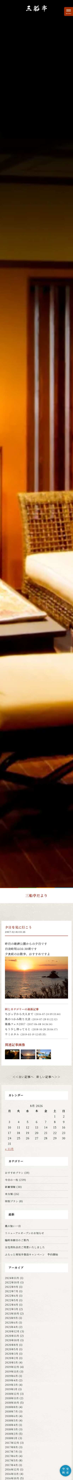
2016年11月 (12, 1474)
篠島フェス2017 (29, 1024)
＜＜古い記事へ (23, 1077)
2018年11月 (12, 1398)
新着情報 (10, 1187)
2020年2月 (11, 1358)
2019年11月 (12, 1371)
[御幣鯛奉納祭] (28, 1056)
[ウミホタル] (12, 1056)
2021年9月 (11, 1318)
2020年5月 (11, 1349)
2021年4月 (11, 1327)
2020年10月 (12, 1340)
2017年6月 (11, 1456)
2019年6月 (11, 1376)
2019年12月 (12, 1367)
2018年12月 (12, 1393)
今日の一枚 (11, 1180)
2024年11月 (12, 1278)
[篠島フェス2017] (43, 1056)
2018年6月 (11, 1416)
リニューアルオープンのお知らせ (24, 1233)
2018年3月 (11, 1429)
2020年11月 (12, 1335)
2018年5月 (11, 1420)
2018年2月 (11, 1433)
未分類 (9, 1194)
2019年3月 (11, 1384)
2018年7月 (11, 1411)
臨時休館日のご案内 (17, 1240)
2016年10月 (12, 1478)
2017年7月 (11, 1451)
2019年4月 (11, 1380)
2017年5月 (11, 1460)
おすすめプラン (14, 1172)
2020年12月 (12, 1331)
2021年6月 (11, 1322)
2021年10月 (12, 1313)
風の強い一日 (13, 1226)
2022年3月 (11, 1309)
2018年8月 (11, 1407)
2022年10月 (12, 1282)
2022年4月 (11, 1304)
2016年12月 (12, 1469)
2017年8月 (11, 1447)
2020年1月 (11, 1362)
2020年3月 (11, 1353)
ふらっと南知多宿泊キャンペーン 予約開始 (31, 1254)
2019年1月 (11, 1389)
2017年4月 (11, 1465)
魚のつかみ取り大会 (32, 1019)
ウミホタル (26, 1034)
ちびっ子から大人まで (33, 1014)
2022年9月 (11, 1287)
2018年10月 (12, 1402)
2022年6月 (11, 1295)
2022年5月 (11, 1300)
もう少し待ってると (32, 1029)
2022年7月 (11, 1291)
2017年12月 (12, 1442)
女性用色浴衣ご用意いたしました (25, 1247)
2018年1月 (11, 1438)
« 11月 (9, 1149)
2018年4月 (11, 1425)
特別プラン (11, 1201)
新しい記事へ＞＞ (48, 1077)
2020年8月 (11, 1345)
